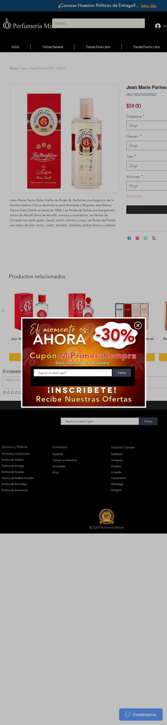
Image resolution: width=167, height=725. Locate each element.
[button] (138, 325)
